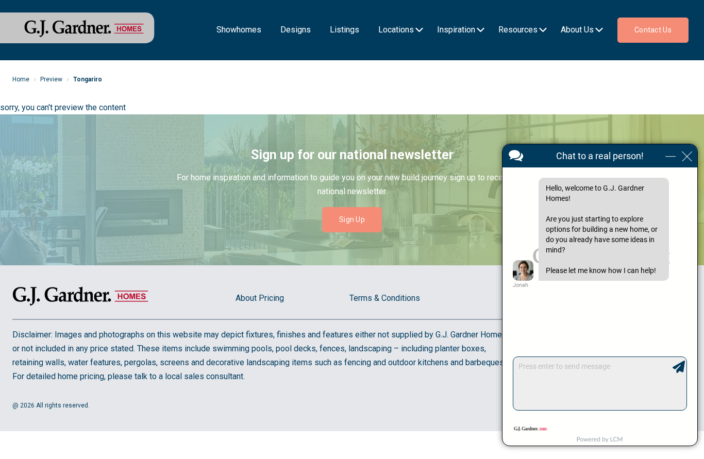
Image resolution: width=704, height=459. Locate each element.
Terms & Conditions (384, 298)
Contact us (653, 30)
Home (20, 79)
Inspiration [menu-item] (456, 30)
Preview (51, 79)
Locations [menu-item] (396, 30)
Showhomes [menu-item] (238, 30)
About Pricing (260, 298)
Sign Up (352, 219)
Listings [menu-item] (344, 30)
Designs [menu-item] (295, 30)
